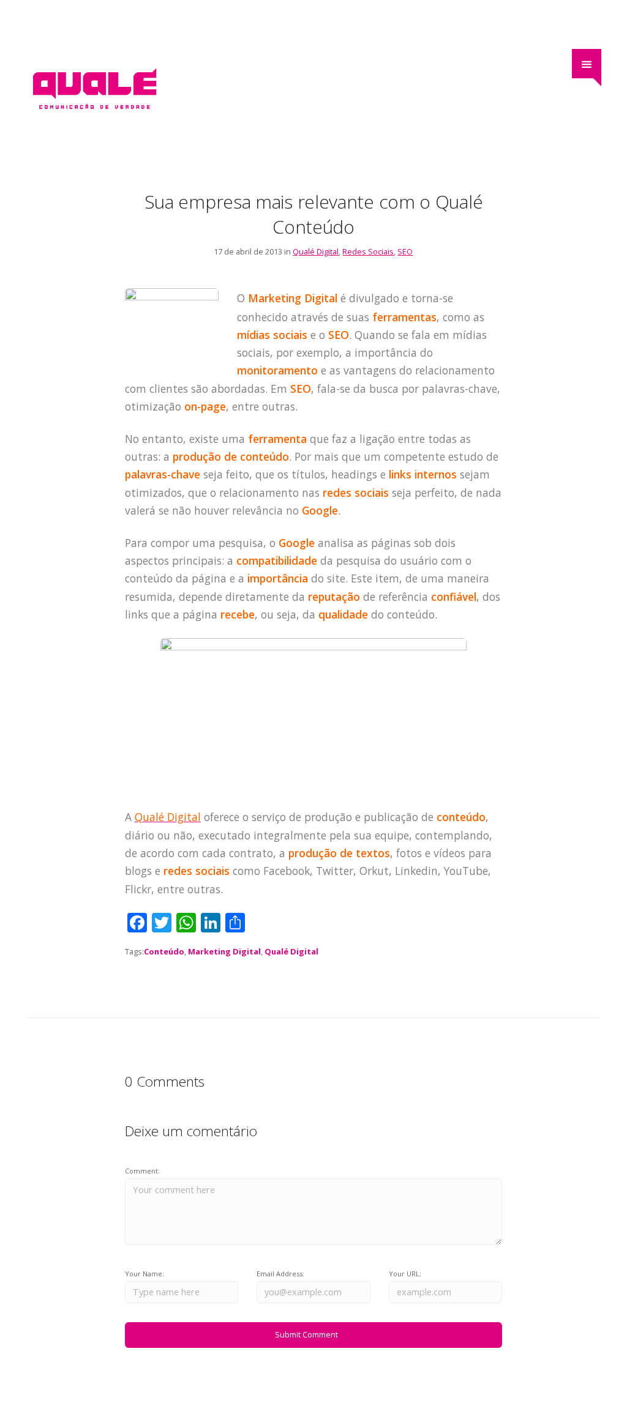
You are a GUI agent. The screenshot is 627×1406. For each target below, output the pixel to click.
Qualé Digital (316, 251)
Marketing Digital (224, 951)
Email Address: (280, 1273)
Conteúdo (164, 951)
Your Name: (144, 1273)
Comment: (142, 1170)
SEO (405, 251)
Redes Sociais (368, 251)
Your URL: (405, 1273)
